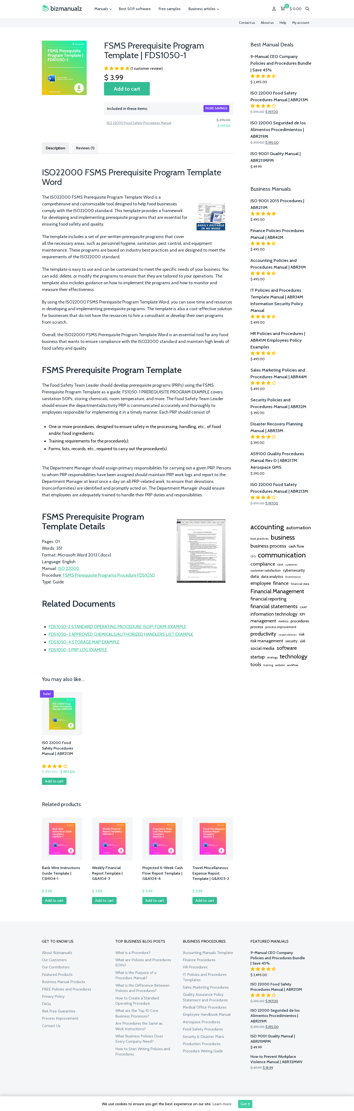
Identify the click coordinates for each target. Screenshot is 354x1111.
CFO (253, 556)
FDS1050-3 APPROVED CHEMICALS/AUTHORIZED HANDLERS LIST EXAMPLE (121, 634)
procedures (300, 621)
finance (281, 583)
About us (267, 22)
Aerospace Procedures (201, 1022)
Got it (245, 1104)
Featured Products (57, 974)
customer (291, 564)
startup (257, 657)
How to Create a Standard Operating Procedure (137, 1001)
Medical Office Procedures (205, 1007)
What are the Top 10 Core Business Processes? (136, 1013)
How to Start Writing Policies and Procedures (142, 1051)
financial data (300, 584)
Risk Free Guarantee (58, 1011)
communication (282, 555)
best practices (259, 538)
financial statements (274, 606)
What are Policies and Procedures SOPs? (143, 962)
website (280, 665)
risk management (266, 640)
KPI (302, 614)
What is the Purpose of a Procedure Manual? (135, 975)
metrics (283, 621)
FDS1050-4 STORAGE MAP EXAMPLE (84, 642)
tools (255, 664)
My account (300, 22)
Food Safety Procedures (203, 1029)
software (287, 648)
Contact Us (51, 1025)
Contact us (247, 22)
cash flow (296, 546)
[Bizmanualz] (62, 8)
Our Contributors (56, 967)
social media (262, 648)
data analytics (272, 576)
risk (301, 634)
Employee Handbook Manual (207, 1014)
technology (293, 656)
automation (298, 527)
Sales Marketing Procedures (206, 987)
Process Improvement (60, 1018)
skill (302, 641)
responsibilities (287, 634)
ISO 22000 (68, 568)
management (263, 621)
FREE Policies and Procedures (66, 989)
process (256, 627)
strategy (272, 657)
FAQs (46, 1004)
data (254, 576)
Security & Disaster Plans (203, 1036)
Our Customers (54, 960)
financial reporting (268, 599)
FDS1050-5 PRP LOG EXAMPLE (78, 649)
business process (268, 546)
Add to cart (127, 88)
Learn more (221, 1104)
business (283, 537)
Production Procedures (202, 1044)
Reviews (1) (85, 148)
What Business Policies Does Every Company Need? (139, 1039)
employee (260, 583)
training (268, 665)
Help (283, 22)
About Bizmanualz (57, 952)
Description (55, 148)
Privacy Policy (53, 996)
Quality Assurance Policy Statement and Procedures (205, 997)
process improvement (280, 627)
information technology (273, 614)
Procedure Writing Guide (203, 1051)
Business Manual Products (63, 981)
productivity (263, 634)
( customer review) (147, 68)
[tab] (55, 147)
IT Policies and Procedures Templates (205, 977)
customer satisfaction (265, 570)
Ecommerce (293, 577)
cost (280, 564)
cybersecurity (294, 570)
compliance (262, 564)
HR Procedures (195, 967)
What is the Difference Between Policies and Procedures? (142, 988)
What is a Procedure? (132, 952)
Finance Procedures (199, 960)
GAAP (303, 607)
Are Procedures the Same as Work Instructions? (139, 1026)
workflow (292, 665)
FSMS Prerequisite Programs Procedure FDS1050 (109, 575)
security (291, 641)
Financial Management (277, 591)
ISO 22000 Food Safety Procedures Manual (139, 123)
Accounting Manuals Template (208, 952)
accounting (267, 527)
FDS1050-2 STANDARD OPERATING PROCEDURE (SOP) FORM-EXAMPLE (117, 626)
